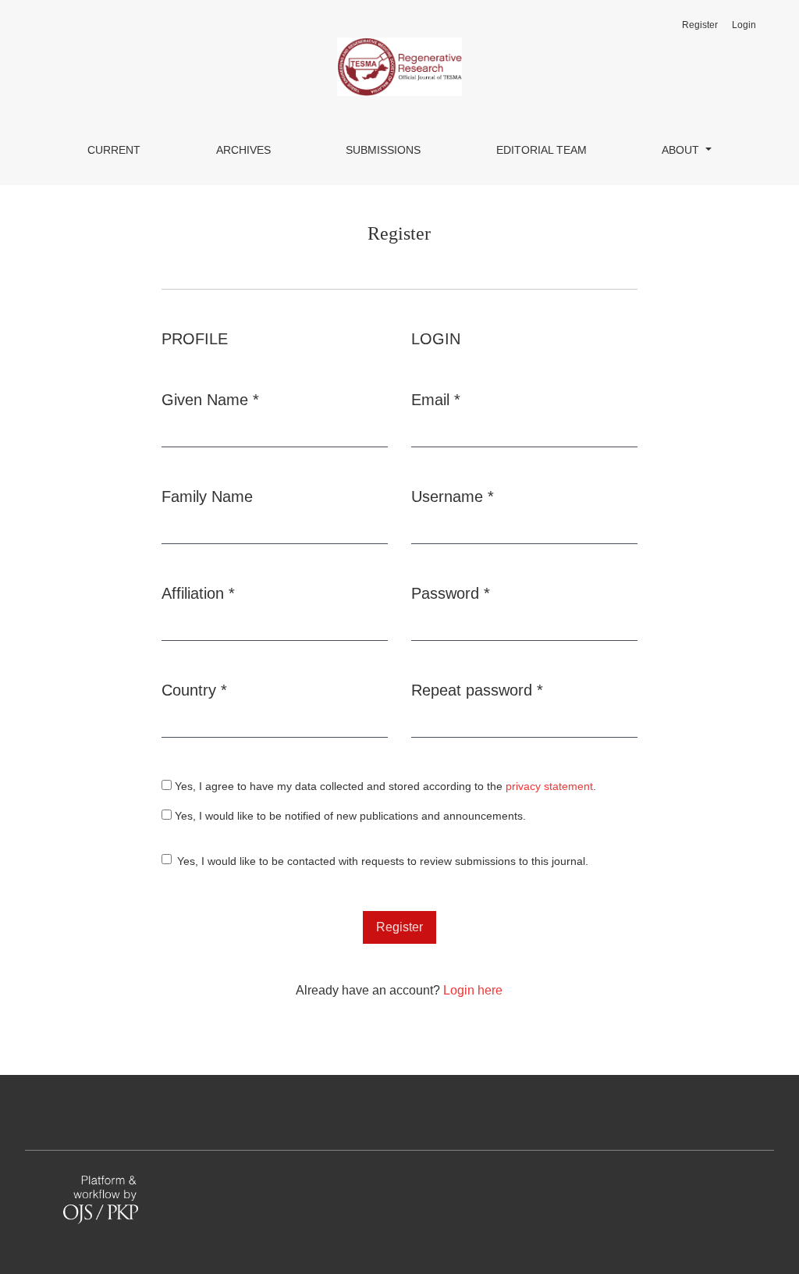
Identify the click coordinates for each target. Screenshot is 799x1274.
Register (700, 25)
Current (113, 150)
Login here (472, 990)
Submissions (383, 150)
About (682, 150)
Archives (243, 150)
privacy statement (549, 786)
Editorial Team (541, 150)
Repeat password (477, 690)
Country (194, 690)
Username (452, 496)
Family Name (207, 496)
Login (744, 25)
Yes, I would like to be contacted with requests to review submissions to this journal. (382, 861)
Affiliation (198, 593)
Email (435, 399)
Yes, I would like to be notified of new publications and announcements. (349, 816)
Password (450, 593)
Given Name (210, 399)
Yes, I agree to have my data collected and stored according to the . (384, 786)
